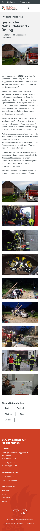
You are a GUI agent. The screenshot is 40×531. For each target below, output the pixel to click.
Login (13, 523)
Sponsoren (6, 498)
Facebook (20, 408)
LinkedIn (8, 420)
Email (7, 408)
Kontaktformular (8, 477)
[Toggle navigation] (35, 8)
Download (5, 490)
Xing (22, 414)
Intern (8, 523)
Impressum (30, 523)
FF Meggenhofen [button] (25, 2)
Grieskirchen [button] (11, 2)
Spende (4, 501)
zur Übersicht (6, 38)
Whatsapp (8, 414)
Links (4, 494)
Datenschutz (21, 523)
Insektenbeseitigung (9, 480)
